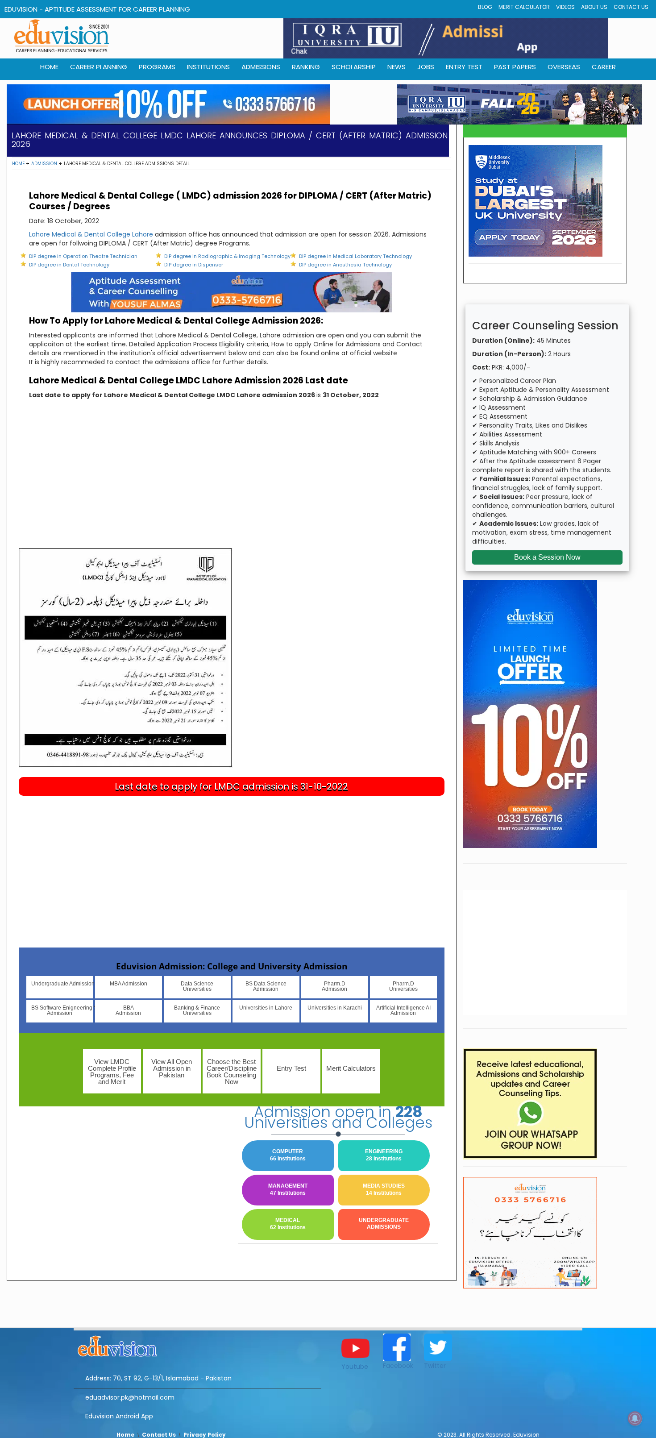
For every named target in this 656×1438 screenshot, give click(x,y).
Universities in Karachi (334, 1008)
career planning (98, 66)
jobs (425, 66)
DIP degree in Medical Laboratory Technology (355, 256)
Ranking (306, 66)
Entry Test (464, 66)
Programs (157, 66)
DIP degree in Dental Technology (69, 264)
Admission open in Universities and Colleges (338, 1117)
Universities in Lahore (265, 1008)
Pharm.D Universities (403, 986)
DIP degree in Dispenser (193, 264)
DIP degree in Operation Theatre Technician (83, 256)
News (396, 66)
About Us (594, 7)
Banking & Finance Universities (197, 1010)
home (49, 66)
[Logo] (197, 1345)
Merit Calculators (351, 1068)
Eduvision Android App (119, 1416)
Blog (485, 7)
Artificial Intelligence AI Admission (403, 1010)
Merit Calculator (524, 7)
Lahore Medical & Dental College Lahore (91, 234)
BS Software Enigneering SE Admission (62, 1010)
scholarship (354, 66)
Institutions (208, 66)
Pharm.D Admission (334, 986)
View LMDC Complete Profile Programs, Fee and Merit (112, 1071)
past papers (515, 66)
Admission (44, 163)
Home (18, 163)
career (604, 66)
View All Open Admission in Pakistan (171, 1068)
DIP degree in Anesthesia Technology (345, 264)
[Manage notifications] (635, 1418)
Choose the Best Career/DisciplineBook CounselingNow (232, 1071)
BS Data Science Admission (265, 986)
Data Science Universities (197, 986)
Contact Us (631, 7)
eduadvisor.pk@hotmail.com (129, 1397)
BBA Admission (128, 1010)
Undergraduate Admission (62, 984)
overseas (564, 66)
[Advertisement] (231, 481)
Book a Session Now (547, 557)
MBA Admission (128, 984)
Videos (565, 7)
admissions (260, 66)
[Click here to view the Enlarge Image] (126, 657)
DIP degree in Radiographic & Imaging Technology (227, 256)
